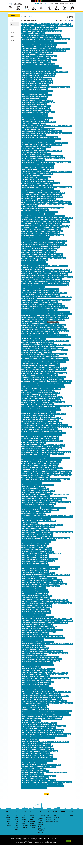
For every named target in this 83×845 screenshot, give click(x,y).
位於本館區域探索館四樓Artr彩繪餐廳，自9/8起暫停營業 (32, 421)
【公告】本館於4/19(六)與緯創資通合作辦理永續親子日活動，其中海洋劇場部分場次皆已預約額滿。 (41, 156)
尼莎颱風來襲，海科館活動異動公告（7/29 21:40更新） (50, 419)
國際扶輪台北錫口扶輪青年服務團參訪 (53, 279)
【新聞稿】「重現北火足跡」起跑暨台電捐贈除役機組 (57, 360)
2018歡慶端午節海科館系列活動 (27, 469)
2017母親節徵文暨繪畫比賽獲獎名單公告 (29, 419)
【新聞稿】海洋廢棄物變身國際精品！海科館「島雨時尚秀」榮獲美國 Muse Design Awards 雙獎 (40, 764)
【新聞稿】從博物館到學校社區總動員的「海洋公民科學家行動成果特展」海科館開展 (38, 632)
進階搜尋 (74, 0)
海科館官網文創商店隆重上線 (27, 461)
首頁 (22, 16)
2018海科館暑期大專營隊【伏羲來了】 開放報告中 (31, 483)
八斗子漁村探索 (41, 830)
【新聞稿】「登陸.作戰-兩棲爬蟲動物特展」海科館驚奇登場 (33, 494)
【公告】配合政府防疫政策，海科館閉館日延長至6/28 (57, 143)
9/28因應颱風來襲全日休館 (38, 33)
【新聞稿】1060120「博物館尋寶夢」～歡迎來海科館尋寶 (33, 39)
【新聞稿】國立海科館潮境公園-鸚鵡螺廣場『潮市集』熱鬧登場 (34, 713)
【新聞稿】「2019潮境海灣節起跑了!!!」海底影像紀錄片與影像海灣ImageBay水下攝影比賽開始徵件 (41, 131)
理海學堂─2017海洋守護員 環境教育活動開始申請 (49, 365)
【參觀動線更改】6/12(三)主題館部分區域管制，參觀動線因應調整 (34, 711)
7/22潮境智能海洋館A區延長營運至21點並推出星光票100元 (33, 148)
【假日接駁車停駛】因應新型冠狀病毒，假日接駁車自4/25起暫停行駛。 (57, 703)
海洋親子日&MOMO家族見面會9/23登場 (52, 388)
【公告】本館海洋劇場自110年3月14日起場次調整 (31, 703)
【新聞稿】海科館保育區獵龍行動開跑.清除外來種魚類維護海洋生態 (35, 544)
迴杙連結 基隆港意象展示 (26, 460)
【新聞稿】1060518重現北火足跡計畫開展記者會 (55, 50)
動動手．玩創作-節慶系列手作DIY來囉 (41, 337)
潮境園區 (32, 823)
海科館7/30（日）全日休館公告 (52, 408)
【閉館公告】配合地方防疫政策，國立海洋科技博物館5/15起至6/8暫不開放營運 (37, 189)
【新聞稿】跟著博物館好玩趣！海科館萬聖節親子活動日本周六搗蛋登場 (35, 542)
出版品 (56, 819)
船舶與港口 (40, 826)
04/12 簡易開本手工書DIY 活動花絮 (43, 235)
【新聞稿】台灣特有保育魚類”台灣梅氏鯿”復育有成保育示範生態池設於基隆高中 (38, 121)
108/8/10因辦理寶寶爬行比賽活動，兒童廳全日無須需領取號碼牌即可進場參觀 (37, 506)
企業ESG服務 (25, 827)
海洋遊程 (72, 9)
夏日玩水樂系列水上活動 (42, 325)
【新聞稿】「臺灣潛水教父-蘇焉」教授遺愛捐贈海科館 (32, 498)
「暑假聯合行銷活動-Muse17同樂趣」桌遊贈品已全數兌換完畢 (34, 68)
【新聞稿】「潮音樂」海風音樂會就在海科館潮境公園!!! (55, 498)
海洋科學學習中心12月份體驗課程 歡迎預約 (58, 425)
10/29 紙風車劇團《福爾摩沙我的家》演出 (29, 294)
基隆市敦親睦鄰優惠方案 (61, 367)
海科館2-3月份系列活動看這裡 (27, 371)
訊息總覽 (12, 20)
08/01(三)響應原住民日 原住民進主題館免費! (56, 433)
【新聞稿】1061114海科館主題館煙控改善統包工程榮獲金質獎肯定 (34, 85)
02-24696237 (42, 841)
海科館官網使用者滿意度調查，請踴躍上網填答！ (31, 435)
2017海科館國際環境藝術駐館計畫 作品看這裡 (50, 417)
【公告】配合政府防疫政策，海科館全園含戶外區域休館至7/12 (57, 715)
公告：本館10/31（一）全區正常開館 (28, 298)
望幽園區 (32, 821)
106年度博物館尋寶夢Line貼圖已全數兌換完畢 (56, 373)
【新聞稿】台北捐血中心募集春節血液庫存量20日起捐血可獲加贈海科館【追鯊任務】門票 (39, 559)
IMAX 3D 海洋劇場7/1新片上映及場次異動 (46, 415)
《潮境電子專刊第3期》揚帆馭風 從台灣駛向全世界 (59, 383)
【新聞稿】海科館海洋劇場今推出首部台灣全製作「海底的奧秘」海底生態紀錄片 (37, 668)
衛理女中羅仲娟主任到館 (66, 782)
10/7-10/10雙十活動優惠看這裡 (52, 421)
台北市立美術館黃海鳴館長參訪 (27, 235)
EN (47, 3)
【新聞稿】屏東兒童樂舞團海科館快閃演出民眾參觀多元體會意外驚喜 (35, 496)
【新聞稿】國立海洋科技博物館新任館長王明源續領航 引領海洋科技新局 (35, 747)
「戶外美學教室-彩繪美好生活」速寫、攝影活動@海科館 (32, 356)
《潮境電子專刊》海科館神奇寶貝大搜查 (29, 365)
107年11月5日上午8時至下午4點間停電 (61, 458)
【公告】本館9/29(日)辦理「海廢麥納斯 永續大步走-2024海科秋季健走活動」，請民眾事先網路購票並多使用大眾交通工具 (45, 734)
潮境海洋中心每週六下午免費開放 (28, 23)
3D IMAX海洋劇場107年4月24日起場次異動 (52, 460)
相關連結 (56, 838)
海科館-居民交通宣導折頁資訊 (65, 271)
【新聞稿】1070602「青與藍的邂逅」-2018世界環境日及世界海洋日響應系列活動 (37, 102)
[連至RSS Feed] (37, 1)
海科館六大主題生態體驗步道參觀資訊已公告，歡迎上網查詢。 (48, 221)
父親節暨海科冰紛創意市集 (41, 23)
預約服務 (8, 817)
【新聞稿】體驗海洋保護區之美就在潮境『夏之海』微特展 (33, 618)
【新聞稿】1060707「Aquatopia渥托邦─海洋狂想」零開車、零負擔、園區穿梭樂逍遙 (38, 60)
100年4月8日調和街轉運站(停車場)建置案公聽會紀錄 (48, 246)
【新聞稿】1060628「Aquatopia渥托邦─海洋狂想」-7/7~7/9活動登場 (35, 58)
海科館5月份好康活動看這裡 (27, 352)
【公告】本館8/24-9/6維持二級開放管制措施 (30, 191)
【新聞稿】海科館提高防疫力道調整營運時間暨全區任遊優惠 (33, 615)
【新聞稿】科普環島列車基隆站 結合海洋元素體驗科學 (32, 133)
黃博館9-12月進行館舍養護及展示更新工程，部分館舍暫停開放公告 (35, 444)
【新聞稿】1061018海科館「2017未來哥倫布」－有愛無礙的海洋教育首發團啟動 (37, 75)
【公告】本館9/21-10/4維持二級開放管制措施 (50, 191)
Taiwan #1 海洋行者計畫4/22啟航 (42, 477)
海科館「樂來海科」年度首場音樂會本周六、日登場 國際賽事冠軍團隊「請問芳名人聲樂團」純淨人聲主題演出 (44, 772)
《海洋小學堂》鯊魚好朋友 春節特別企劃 (29, 398)
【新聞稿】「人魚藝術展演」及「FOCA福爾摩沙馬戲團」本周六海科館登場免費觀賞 (38, 520)
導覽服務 (8, 819)
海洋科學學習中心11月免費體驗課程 (28, 304)
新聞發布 (12, 24)
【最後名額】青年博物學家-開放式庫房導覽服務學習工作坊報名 (47, 461)
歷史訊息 (12, 40)
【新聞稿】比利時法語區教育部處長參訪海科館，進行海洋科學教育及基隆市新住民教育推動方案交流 (41, 582)
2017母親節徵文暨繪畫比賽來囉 (52, 356)
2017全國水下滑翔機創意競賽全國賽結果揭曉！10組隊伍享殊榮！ (34, 210)
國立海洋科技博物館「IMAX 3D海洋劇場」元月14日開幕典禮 (33, 266)
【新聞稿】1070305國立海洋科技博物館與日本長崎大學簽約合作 (34, 93)
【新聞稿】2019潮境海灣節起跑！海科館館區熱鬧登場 (32, 127)
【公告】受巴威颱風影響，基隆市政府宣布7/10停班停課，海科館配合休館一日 (37, 166)
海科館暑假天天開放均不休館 (61, 335)
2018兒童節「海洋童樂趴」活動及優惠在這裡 (30, 413)
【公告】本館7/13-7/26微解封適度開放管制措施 (31, 718)
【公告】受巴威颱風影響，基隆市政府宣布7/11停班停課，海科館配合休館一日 (37, 168)
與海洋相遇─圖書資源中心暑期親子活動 (50, 437)
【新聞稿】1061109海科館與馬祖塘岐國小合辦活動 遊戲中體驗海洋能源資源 (36, 83)
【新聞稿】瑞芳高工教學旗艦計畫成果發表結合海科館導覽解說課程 (34, 488)
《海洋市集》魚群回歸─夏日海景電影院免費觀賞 (31, 379)
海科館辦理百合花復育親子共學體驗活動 (29, 37)
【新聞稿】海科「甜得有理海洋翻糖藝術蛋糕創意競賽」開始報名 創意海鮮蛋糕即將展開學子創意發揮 (41, 651)
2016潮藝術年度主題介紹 (51, 317)
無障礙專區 (9, 825)
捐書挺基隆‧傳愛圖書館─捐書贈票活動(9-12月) (31, 292)
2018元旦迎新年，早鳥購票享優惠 (28, 427)
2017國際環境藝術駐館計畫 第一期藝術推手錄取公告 (32, 344)
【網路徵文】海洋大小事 (65, 473)
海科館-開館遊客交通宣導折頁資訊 (28, 273)
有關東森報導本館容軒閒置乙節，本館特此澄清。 (31, 66)
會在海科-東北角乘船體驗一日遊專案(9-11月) (46, 331)
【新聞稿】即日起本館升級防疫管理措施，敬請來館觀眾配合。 (59, 618)
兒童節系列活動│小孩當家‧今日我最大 (41, 219)
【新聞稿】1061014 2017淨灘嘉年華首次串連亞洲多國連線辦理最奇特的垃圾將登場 (38, 73)
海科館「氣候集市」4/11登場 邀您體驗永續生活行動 (32, 774)
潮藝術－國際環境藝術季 (54, 23)
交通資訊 (8, 823)
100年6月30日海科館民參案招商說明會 (29, 254)
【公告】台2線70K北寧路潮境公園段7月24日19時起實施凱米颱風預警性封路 (36, 173)
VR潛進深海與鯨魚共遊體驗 (62, 331)
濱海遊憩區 (33, 825)
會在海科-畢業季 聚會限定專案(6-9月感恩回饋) (30, 329)
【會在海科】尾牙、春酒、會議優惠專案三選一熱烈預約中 (49, 304)
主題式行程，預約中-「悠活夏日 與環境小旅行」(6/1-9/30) (33, 339)
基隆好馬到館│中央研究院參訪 (42, 784)
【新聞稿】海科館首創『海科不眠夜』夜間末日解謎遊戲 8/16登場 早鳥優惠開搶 (37, 749)
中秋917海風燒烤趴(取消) (39, 287)
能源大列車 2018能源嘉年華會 (27, 412)
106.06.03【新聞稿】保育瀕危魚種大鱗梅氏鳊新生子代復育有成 (34, 43)
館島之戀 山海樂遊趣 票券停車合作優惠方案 (50, 438)
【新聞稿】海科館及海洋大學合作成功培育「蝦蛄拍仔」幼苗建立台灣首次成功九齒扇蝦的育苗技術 (41, 500)
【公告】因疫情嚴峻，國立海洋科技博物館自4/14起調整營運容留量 (35, 647)
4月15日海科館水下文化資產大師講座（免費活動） (49, 229)
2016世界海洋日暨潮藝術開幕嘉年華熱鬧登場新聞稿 (46, 27)
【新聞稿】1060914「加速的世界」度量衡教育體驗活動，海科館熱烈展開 (36, 71)
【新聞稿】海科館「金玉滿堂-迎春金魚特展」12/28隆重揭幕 (33, 123)
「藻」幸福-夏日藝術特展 (26, 219)
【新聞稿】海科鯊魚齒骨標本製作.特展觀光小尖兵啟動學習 (54, 584)
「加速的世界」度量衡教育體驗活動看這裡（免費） (31, 388)
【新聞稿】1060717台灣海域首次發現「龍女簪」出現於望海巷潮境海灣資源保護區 (38, 64)
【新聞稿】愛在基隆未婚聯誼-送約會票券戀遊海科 (59, 713)
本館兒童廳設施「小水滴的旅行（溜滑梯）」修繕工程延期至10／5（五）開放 (55, 452)
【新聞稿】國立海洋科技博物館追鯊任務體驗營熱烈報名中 (33, 135)
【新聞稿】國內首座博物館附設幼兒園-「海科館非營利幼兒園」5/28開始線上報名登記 (38, 722)
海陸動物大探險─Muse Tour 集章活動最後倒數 (30, 437)
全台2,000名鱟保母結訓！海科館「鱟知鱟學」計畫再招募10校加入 (34, 770)
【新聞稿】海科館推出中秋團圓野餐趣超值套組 (62, 532)
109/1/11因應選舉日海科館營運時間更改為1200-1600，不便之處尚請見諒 (36, 549)
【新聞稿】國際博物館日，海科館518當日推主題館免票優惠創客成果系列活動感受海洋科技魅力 (40, 139)
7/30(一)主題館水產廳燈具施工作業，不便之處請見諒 (32, 200)
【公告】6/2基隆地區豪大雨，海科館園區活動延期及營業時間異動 (57, 344)
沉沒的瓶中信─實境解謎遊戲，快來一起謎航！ (30, 375)
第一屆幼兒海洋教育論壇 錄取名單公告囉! (49, 429)
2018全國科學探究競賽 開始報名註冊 (51, 392)
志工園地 (51, 838)
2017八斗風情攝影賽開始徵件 (47, 314)
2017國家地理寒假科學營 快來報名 (28, 315)
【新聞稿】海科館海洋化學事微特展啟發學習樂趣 (31, 584)
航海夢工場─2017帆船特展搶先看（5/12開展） (57, 350)
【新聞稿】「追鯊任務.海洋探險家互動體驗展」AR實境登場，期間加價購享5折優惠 (37, 561)
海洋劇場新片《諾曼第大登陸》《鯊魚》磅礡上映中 (31, 410)
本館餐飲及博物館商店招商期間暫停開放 (53, 423)
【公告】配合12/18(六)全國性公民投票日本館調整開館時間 (60, 187)
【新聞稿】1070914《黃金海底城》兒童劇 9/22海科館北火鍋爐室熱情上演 (36, 118)
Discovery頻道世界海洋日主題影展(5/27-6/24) (30, 385)
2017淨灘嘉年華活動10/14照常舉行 (60, 71)
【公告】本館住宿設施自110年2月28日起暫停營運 (56, 701)
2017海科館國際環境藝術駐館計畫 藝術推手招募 (60, 337)
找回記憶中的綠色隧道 (49, 29)
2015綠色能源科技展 (59, 786)
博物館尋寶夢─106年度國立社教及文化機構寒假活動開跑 (33, 317)
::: (34, 0)
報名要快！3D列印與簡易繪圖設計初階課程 (48, 302)
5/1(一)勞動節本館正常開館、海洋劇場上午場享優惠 (31, 348)
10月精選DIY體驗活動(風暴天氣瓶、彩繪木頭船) (49, 294)
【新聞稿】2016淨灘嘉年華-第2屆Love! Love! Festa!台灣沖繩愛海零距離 (36, 296)
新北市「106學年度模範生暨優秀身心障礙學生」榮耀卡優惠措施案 (34, 425)
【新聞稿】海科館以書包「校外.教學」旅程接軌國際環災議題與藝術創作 (35, 611)
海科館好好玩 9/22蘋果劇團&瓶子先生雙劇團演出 (31, 440)
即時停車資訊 (73, 3)
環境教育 (24, 819)
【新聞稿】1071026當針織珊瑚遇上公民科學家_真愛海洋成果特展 (34, 119)
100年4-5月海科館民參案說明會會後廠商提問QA (31, 248)
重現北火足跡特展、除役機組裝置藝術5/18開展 (30, 358)
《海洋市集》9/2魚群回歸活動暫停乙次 (51, 66)
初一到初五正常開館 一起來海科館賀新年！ (30, 394)
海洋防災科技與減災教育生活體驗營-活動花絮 (46, 273)
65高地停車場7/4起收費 (65, 23)
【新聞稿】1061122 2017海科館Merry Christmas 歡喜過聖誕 (33, 87)
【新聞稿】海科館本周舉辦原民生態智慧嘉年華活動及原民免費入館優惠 (35, 519)
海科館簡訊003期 (33, 260)
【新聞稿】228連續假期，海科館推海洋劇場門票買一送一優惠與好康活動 (36, 607)
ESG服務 (65, 9)
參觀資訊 (8, 815)
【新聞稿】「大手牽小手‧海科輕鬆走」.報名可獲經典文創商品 (33, 574)
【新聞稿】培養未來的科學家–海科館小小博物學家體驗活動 (33, 588)
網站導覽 (52, 3)
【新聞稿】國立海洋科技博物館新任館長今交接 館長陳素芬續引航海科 (35, 169)
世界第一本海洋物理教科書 (41, 829)
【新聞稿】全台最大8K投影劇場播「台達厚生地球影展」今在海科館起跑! (36, 680)
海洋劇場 (49, 0)
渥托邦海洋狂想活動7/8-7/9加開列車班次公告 (30, 417)
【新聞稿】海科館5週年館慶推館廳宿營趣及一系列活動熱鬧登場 (34, 125)
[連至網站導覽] (35, 1)
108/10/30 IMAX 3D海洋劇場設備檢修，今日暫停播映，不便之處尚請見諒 (36, 547)
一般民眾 (36, 3)
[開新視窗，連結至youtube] (40, 1)
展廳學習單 (40, 822)
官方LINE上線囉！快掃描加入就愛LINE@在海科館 (50, 400)
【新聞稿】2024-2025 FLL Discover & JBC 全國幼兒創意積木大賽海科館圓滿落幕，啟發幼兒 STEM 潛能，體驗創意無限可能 (46, 171)
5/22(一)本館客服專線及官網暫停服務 (45, 342)
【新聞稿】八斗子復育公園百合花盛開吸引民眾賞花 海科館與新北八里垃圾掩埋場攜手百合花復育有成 (41, 699)
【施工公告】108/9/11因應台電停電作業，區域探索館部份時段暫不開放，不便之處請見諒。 (39, 510)
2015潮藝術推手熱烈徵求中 (54, 782)
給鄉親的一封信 (66, 221)
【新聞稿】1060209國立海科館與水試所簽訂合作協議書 (57, 39)
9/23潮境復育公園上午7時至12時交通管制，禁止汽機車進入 (33, 433)
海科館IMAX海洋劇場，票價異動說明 (28, 415)
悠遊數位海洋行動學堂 (41, 819)
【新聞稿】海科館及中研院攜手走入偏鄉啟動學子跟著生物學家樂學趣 (35, 609)
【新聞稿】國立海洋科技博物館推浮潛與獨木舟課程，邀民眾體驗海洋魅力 (36, 595)
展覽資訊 (24, 815)
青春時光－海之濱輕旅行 (62, 329)
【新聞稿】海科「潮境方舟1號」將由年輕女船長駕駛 (58, 678)
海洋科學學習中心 (41, 816)
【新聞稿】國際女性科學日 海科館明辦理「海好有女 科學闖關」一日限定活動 (37, 688)
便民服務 (67, 3)
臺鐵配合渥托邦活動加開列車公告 (48, 329)
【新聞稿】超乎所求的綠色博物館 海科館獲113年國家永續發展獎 (34, 778)
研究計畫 (48, 817)
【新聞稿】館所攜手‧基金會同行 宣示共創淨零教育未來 (32, 160)
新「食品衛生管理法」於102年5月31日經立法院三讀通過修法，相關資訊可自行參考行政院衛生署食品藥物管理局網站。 (45, 269)
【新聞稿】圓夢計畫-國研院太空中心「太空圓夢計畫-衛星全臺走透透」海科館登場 (38, 628)
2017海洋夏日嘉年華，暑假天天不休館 (49, 375)
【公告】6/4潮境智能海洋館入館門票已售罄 (50, 183)
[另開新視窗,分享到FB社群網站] (71, 20)
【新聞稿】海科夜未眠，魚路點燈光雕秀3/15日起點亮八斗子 (33, 678)
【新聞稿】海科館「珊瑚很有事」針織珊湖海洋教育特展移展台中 (55, 601)
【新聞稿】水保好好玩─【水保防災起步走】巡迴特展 (59, 574)
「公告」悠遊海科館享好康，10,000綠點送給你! (31, 144)
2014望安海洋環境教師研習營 (27, 281)
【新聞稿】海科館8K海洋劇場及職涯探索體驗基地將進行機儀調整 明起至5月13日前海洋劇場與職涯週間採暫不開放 (44, 653)
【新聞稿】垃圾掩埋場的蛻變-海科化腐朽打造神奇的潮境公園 (33, 695)
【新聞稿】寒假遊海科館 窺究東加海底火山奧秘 (61, 691)
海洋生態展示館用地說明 (51, 250)
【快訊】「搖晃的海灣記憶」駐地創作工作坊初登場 (51, 223)
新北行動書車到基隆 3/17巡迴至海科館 (46, 367)
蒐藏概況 (48, 815)
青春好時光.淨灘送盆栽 (26, 319)
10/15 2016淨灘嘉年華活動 (61, 292)
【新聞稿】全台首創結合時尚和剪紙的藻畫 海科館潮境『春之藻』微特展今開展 (37, 617)
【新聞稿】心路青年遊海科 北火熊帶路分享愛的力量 (57, 622)
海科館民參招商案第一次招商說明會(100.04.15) (56, 244)
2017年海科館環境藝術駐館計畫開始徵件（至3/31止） (32, 362)
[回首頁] (14, 3)
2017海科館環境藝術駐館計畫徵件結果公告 (43, 352)
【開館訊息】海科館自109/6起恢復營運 (55, 196)
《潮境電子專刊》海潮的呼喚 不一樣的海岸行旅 (54, 348)
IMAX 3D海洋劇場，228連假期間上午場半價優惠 (44, 371)
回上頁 (47, 794)
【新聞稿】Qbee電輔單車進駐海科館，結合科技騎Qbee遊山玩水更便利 (35, 684)
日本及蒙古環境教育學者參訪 (27, 233)
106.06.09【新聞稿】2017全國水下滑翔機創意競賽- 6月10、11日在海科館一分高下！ (38, 56)
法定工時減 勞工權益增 (63, 285)
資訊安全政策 (41, 838)
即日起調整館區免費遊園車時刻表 (40, 383)
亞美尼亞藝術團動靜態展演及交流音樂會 (48, 394)
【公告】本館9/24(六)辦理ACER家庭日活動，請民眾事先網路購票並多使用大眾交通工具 (39, 724)
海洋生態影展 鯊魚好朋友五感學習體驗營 (57, 325)
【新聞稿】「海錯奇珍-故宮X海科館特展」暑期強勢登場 (57, 494)
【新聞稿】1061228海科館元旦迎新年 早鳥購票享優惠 (58, 87)
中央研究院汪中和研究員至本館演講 (42, 233)
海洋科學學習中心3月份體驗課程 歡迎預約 (51, 410)
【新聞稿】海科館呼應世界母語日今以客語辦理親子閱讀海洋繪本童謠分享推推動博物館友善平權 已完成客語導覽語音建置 (45, 162)
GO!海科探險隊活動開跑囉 (40, 327)
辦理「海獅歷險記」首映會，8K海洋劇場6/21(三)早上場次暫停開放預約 (35, 146)
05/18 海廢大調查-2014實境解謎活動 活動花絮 (44, 281)
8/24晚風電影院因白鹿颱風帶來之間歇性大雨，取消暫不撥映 (53, 508)
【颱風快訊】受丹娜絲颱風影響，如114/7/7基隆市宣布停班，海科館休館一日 (37, 761)
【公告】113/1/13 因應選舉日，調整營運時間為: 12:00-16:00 (33, 152)
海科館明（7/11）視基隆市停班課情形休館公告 (49, 473)
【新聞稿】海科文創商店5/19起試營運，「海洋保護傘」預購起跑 (34, 593)
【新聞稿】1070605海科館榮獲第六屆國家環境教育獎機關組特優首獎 (35, 108)
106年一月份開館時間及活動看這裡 (46, 308)
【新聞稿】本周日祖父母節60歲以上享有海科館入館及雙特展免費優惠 (35, 530)
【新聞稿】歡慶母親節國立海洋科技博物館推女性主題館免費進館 (58, 133)
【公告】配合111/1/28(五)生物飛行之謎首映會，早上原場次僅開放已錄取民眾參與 (38, 129)
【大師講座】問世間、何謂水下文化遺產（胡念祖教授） (57, 479)
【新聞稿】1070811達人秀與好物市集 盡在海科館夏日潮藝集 (33, 448)
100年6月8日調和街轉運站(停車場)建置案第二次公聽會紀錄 (51, 254)
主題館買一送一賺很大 (55, 481)
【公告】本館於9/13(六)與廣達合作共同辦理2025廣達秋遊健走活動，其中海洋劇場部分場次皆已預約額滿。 (43, 158)
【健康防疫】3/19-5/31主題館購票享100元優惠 (51, 194)
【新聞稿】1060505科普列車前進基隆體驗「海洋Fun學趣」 (33, 48)
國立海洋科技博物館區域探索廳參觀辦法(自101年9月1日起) (33, 262)
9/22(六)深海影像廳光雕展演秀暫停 (57, 444)
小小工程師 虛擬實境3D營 (56, 31)
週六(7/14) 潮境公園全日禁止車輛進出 (29, 198)
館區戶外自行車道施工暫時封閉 (40, 283)
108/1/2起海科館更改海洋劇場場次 (28, 450)
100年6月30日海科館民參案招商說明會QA (29, 258)
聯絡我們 (62, 3)
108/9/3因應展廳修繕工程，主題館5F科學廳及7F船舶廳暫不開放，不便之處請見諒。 (38, 504)
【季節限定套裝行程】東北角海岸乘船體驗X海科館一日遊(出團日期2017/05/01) (37, 41)
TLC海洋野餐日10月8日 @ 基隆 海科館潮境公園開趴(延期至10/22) (34, 35)
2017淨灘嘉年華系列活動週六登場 (28, 390)
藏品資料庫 (48, 819)
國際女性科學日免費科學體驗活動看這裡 (45, 786)
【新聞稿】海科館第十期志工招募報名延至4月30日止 (60, 603)
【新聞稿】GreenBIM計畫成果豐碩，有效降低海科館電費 (32, 599)
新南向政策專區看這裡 (66, 406)
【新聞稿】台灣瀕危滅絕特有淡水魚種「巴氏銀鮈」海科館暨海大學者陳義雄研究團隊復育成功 (40, 586)
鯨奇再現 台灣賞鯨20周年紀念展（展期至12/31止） (53, 379)
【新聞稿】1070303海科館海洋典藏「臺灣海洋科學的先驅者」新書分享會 (36, 95)
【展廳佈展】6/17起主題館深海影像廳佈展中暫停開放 (61, 711)
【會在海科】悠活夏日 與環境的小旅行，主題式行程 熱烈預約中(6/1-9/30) (36, 340)
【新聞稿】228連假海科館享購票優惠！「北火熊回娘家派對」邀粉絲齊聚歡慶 (37, 757)
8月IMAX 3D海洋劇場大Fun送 (52, 333)
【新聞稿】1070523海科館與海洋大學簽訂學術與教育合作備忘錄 (34, 96)
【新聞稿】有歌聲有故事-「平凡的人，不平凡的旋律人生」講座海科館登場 (36, 620)
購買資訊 (56, 821)
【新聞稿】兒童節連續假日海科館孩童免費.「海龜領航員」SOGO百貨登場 (36, 605)
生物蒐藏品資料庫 (49, 822)
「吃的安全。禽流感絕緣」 (39, 267)
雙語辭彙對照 (18, 838)
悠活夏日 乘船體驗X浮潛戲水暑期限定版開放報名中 (46, 469)
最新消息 (18, 9)
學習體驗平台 (41, 832)
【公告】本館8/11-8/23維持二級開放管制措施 (30, 720)
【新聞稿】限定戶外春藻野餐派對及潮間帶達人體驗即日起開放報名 (34, 603)
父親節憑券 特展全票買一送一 (39, 333)
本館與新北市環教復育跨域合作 (27, 25)
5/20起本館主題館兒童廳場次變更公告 (29, 342)
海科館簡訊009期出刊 (51, 266)
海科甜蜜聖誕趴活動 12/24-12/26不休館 (29, 308)
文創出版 (57, 9)
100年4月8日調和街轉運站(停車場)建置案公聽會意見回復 (32, 250)
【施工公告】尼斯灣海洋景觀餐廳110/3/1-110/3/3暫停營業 (33, 196)
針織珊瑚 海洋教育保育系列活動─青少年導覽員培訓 (31, 406)
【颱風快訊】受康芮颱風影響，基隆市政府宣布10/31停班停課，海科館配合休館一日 (38, 776)
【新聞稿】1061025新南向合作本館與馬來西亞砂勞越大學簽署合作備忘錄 (36, 79)
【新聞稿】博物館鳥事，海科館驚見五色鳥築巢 (30, 601)
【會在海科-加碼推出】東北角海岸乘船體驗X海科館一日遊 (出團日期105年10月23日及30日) (39, 289)
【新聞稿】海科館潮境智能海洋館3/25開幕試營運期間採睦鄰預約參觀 (35, 676)
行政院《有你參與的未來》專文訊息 (28, 285)
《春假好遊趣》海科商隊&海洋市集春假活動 (57, 43)
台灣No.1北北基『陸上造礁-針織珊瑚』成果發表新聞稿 (53, 216)
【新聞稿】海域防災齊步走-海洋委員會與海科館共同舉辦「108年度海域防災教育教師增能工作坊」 (41, 580)
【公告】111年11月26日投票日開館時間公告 (30, 728)
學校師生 (41, 3)
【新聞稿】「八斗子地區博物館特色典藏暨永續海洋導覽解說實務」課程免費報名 (37, 642)
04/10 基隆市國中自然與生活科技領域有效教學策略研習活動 (33, 244)
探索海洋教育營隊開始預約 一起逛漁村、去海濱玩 (45, 412)
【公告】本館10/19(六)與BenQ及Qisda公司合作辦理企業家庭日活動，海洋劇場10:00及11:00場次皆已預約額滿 (43, 736)
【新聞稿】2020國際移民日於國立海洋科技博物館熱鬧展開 (33, 622)
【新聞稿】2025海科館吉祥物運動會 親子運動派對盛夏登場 (33, 763)
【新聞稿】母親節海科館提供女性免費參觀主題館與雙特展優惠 (34, 655)
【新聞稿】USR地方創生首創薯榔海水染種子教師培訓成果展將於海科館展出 (36, 536)
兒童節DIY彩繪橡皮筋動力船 (56, 784)
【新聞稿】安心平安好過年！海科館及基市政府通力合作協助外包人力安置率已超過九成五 (39, 569)
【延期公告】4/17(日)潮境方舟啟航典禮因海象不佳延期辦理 (33, 645)
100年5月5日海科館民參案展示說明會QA (50, 248)
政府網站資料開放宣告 (34, 838)
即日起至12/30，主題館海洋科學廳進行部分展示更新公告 (52, 306)
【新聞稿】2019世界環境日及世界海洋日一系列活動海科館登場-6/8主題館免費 (37, 485)
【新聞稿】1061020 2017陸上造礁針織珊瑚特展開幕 (32, 77)
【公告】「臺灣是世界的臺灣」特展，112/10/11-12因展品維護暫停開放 (35, 177)
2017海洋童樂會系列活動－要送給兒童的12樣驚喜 (55, 362)
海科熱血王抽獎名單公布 (26, 279)
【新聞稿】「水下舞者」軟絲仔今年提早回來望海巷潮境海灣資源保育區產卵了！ (37, 682)
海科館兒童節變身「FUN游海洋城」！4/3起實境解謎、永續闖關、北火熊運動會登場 (38, 766)
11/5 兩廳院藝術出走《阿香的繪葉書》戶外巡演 (62, 296)
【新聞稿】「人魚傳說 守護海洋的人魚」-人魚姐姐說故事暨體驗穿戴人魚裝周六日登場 (38, 578)
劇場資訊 (24, 823)
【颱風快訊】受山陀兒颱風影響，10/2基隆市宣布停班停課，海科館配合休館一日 (37, 738)
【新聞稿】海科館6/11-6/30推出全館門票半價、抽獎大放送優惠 (34, 782)
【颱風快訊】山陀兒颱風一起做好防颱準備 (30, 740)
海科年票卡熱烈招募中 (49, 214)
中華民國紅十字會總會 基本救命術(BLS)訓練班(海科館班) (32, 202)
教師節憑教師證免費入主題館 (27, 277)
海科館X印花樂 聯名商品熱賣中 (47, 404)
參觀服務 (10, 9)
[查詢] (70, 1)
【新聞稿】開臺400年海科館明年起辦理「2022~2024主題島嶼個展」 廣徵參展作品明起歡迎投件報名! (41, 716)
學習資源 (41, 9)
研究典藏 (49, 9)
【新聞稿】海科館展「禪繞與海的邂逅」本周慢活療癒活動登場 (34, 576)
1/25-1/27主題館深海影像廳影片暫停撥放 (29, 452)
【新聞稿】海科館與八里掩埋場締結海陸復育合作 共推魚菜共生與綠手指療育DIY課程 (38, 540)
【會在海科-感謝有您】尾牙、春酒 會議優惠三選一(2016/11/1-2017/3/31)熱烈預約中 (38, 300)
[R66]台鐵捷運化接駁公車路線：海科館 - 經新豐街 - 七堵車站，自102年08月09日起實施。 (39, 271)
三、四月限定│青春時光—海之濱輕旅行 (51, 363)
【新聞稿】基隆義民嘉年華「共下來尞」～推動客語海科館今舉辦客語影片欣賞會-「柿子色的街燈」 (41, 150)
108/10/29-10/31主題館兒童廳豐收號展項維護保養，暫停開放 (33, 545)
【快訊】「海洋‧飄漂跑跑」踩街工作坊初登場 (30, 223)
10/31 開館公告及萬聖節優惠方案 (64, 300)
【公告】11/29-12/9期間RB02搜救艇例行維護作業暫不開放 (33, 730)
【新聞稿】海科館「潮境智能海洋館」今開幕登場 (57, 672)
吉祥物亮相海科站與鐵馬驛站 (51, 217)
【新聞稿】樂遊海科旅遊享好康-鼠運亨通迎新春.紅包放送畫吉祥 (34, 563)
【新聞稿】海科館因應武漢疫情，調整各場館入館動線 (32, 553)
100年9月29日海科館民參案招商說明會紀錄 (57, 258)
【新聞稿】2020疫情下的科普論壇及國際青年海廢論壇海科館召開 (34, 634)
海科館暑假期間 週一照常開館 (65, 471)
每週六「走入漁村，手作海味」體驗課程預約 (30, 396)
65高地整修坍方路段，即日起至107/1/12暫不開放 (61, 427)
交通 (59, 0)
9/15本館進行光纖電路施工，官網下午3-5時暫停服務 (32, 392)
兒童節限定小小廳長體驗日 (26, 283)
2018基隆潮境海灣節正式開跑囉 (62, 227)
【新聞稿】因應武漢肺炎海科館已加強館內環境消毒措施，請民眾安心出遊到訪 (37, 551)
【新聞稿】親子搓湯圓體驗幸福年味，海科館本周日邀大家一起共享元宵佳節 (36, 745)
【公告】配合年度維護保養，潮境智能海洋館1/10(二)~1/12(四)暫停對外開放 (36, 185)
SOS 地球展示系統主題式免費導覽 (42, 456)
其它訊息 (12, 36)
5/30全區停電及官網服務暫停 (27, 327)
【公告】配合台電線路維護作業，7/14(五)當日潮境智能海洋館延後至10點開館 (37, 181)
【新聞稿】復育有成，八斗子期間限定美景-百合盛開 (56, 599)
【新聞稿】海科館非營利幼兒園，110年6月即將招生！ (32, 643)
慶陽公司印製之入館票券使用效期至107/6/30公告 (31, 402)
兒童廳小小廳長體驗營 (63, 283)
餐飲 (52, 0)
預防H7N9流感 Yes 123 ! (62, 266)
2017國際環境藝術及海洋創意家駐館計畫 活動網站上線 (53, 385)
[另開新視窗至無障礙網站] (68, 840)
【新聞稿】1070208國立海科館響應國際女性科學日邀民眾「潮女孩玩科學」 (36, 91)
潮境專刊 (56, 817)
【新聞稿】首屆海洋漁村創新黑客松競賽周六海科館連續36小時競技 (56, 538)
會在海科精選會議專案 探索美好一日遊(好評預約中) (42, 319)
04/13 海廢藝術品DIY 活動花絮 (57, 235)
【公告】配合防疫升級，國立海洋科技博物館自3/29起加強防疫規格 (58, 643)
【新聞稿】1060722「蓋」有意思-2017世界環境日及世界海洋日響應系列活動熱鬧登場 (38, 45)
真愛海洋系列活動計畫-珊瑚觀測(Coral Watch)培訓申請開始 (53, 413)
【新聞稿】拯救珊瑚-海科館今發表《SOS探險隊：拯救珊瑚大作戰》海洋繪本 (36, 670)
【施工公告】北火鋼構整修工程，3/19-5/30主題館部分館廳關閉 (34, 590)
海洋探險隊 (40, 824)
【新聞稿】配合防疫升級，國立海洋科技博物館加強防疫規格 (33, 672)
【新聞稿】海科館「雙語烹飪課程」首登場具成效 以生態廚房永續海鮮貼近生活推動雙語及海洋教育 (41, 659)
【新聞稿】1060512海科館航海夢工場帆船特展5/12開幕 (32, 50)
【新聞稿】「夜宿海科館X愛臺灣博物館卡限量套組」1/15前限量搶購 (35, 565)
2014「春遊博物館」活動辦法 (27, 227)
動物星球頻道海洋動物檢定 (26, 337)
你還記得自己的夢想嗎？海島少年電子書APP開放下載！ (32, 214)
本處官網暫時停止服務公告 (26, 267)
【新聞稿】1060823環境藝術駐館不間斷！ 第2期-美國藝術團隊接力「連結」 (36, 52)
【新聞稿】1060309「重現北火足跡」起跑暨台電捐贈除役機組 (54, 358)
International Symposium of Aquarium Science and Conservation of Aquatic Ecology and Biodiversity (42, 208)
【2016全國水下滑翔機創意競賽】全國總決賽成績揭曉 (32, 29)
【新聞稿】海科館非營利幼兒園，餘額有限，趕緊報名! (32, 715)
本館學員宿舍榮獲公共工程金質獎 (65, 217)
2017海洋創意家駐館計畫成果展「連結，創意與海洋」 (32, 423)
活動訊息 (24, 817)
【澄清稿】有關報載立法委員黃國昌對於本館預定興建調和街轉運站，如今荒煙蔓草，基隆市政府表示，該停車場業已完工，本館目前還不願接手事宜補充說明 (47, 516)
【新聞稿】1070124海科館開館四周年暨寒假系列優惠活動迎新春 (34, 89)
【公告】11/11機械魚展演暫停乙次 (48, 728)
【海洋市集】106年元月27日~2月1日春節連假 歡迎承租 (50, 37)
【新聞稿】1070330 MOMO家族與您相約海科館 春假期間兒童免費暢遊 (35, 110)
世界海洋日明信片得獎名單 (38, 225)
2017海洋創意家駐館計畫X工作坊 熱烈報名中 (30, 377)
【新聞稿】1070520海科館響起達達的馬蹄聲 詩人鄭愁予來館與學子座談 (35, 106)
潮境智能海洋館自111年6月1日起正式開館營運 (30, 183)
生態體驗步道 (33, 827)
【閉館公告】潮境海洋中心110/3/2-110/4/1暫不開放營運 (32, 701)
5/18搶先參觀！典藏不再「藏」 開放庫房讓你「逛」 (31, 463)
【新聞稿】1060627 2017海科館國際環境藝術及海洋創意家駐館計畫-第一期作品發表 (38, 46)
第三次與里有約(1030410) (26, 788)
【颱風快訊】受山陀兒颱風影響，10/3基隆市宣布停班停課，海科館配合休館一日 (37, 164)
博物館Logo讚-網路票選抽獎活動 (28, 221)
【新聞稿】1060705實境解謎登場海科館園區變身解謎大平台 (33, 54)
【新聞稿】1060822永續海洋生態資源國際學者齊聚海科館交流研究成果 (35, 62)
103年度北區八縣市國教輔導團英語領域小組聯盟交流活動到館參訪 (34, 239)
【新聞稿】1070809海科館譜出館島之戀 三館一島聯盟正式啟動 (34, 114)
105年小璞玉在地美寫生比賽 (52, 323)
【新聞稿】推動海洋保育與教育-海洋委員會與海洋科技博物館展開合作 (35, 528)
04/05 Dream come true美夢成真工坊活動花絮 (30, 242)
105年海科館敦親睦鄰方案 (52, 212)
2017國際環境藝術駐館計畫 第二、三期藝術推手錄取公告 (59, 381)
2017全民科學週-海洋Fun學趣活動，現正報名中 (55, 369)
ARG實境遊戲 (25, 821)
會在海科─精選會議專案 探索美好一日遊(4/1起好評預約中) (33, 323)
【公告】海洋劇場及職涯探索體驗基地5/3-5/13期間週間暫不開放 (34, 649)
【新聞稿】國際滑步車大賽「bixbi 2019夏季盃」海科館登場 (33, 486)
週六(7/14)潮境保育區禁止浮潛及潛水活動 (46, 198)
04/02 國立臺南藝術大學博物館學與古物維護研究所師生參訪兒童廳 (34, 241)
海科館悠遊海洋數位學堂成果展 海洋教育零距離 (31, 216)
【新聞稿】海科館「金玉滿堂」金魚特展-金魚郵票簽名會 (60, 125)
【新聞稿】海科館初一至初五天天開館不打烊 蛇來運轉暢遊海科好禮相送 (35, 743)
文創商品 (56, 815)
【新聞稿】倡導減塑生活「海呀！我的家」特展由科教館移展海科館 (34, 555)
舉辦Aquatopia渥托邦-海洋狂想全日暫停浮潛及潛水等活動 (33, 212)
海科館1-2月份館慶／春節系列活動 (44, 315)
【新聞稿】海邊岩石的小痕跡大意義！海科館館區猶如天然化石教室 (34, 686)
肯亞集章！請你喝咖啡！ (40, 442)
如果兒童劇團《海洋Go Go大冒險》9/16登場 (46, 390)
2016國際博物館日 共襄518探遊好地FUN (55, 327)
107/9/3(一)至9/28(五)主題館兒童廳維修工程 (53, 200)
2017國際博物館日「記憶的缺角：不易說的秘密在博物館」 (54, 354)
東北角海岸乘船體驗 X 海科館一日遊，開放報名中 (31, 363)
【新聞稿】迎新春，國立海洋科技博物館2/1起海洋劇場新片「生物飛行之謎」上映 (37, 690)
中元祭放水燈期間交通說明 (44, 231)
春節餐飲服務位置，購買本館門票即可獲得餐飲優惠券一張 (33, 408)
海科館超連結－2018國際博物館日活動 (64, 475)
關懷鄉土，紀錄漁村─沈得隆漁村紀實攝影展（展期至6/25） (33, 373)
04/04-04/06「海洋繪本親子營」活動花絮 (58, 241)
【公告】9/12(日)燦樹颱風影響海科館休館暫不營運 (31, 192)
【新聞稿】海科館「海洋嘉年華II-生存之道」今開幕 (31, 674)
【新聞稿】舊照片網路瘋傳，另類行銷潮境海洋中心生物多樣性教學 (34, 592)
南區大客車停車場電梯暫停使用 (27, 442)
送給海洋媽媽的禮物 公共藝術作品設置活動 (59, 219)
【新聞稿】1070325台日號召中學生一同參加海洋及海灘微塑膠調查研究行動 (36, 100)
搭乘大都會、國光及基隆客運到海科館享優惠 (30, 438)
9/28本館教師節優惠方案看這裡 (54, 68)
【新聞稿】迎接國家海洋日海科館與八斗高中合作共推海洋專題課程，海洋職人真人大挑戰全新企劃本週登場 (43, 638)
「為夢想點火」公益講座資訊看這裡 (51, 463)
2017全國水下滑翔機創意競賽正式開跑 (29, 367)
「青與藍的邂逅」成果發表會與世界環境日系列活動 (31, 467)
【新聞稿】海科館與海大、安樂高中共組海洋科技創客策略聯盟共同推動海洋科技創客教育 (39, 137)
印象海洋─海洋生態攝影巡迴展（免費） (29, 231)
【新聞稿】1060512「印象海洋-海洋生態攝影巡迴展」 (58, 48)
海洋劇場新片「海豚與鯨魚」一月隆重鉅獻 (62, 314)
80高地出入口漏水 (25, 454)
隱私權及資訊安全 (25, 838)
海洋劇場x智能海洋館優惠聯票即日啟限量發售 (51, 144)
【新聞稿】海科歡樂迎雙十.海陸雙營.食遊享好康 (31, 538)
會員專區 (57, 3)
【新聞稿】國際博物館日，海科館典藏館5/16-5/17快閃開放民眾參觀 (35, 597)
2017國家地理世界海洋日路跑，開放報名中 (46, 346)
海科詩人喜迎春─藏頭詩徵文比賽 (28, 784)
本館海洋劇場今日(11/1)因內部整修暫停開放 (30, 429)
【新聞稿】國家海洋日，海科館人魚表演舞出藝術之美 (32, 640)
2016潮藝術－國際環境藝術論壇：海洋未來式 (45, 25)
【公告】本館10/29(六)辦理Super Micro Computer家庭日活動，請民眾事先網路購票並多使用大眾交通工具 (43, 726)
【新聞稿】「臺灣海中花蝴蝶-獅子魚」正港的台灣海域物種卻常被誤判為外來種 (37, 665)
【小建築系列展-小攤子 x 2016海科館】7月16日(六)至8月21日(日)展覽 (35, 31)
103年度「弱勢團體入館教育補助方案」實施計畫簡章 (56, 275)
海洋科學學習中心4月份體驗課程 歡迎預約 (29, 475)
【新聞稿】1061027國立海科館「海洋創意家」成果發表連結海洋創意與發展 (36, 81)
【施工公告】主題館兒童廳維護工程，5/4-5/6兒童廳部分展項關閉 (34, 705)
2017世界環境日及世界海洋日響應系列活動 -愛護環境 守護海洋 (34, 381)
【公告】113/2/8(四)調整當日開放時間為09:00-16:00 (32, 175)
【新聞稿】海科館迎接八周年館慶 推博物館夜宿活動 (58, 695)
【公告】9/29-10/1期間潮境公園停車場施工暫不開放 (54, 192)
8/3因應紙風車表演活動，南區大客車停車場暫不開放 (59, 502)
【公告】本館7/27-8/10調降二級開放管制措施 (51, 718)
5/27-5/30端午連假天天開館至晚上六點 (61, 340)
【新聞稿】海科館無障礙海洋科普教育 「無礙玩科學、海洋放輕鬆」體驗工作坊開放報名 (39, 751)
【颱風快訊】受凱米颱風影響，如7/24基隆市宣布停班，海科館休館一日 (35, 154)
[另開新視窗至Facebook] (38, 1)
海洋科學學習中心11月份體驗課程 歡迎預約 (30, 431)
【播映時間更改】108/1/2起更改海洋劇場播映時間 (47, 450)
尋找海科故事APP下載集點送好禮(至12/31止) (30, 306)
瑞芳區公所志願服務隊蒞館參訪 (51, 225)
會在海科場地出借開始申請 (26, 287)
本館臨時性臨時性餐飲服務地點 (43, 427)
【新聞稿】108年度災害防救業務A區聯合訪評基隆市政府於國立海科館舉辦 (36, 532)
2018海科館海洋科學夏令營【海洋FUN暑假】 (48, 471)
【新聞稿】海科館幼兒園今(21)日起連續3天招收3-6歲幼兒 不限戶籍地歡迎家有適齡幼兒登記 (40, 657)
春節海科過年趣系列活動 (64, 225)
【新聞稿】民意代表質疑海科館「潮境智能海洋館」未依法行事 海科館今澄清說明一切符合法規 (40, 661)
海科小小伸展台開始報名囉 (62, 273)
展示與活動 (26, 9)
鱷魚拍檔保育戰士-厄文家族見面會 (62, 281)
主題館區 (32, 817)
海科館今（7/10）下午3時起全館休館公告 (29, 473)
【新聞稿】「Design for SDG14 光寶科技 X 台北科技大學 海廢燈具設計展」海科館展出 (38, 626)
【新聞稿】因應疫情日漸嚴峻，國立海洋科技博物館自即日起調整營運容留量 (36, 663)
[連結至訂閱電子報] (42, 1)
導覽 (57, 0)
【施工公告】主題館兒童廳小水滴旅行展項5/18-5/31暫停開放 (33, 187)
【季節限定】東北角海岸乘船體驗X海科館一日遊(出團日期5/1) (33, 350)
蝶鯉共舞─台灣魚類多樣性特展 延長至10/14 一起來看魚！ (33, 479)
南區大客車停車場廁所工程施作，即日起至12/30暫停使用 (51, 398)
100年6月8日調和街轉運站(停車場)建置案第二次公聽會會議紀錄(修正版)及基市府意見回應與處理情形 (41, 256)
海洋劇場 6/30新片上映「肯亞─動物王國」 (30, 465)
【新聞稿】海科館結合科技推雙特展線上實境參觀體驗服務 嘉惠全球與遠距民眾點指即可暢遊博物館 (41, 697)
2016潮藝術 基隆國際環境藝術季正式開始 (63, 25)
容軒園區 (32, 819)
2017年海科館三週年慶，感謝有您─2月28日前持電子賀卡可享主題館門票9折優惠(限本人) (39, 310)
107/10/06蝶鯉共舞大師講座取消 (36, 454)
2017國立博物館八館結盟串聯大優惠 (59, 315)
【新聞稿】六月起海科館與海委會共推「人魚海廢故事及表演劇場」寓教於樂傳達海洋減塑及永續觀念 (41, 636)
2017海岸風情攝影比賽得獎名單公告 (28, 346)
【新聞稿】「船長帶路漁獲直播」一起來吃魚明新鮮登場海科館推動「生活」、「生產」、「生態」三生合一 (41, 630)
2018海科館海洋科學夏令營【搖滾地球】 (29, 471)
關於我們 (34, 9)
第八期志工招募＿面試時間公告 (61, 308)
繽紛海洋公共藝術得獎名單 (56, 231)
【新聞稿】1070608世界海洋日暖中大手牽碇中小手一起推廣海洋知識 (35, 481)
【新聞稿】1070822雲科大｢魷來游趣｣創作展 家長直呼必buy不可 (34, 116)
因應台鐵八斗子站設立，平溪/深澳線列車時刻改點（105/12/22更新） (35, 312)
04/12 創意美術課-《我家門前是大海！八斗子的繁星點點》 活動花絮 (35, 237)
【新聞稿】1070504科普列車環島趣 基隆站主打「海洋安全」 (33, 98)
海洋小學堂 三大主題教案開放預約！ (47, 475)
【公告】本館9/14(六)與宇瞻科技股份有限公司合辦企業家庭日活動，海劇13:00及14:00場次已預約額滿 (42, 732)
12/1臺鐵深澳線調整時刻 (53, 283)
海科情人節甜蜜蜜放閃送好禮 (39, 279)
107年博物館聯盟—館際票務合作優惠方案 (29, 400)
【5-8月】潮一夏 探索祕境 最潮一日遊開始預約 (53, 467)
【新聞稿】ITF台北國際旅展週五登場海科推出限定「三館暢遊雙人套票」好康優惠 (37, 572)
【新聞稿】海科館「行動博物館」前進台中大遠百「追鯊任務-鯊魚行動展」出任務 (37, 490)
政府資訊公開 (46, 838)
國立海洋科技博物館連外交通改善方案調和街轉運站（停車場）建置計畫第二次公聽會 (38, 252)
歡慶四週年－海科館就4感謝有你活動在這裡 (30, 404)
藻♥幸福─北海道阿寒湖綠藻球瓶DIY (28, 275)
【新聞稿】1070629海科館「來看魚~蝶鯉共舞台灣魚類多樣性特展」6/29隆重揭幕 (37, 112)
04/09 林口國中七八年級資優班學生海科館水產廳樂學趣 (53, 242)
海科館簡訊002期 (24, 260)
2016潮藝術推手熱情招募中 (53, 321)
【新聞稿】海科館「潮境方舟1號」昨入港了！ (30, 667)
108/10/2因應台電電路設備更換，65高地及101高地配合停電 (33, 513)
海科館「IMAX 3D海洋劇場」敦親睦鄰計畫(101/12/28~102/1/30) (34, 264)
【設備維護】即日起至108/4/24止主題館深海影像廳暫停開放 (33, 707)
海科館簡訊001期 (43, 258)
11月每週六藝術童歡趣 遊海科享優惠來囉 (29, 302)
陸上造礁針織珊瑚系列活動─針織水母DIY (52, 406)
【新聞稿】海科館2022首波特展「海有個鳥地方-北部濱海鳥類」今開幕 (35, 691)
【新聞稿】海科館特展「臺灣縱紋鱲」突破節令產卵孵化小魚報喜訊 (34, 557)
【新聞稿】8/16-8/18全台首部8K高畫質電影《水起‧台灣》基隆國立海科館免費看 (37, 526)
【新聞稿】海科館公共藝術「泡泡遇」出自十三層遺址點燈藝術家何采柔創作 (36, 534)
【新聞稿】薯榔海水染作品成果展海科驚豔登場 (62, 620)
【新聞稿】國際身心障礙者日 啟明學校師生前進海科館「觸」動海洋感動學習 (36, 624)
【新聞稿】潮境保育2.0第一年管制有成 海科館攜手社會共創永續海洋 (35, 753)
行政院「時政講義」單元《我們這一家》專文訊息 (47, 285)
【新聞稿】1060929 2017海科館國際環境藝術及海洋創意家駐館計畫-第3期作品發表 (38, 70)
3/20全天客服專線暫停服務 (26, 383)
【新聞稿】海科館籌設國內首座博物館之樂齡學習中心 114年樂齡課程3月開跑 (37, 755)
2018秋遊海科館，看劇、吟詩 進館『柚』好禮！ (54, 446)
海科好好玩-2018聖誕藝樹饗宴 (27, 456)
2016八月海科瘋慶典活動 (49, 335)
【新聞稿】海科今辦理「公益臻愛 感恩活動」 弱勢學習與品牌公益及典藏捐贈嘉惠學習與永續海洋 (41, 693)
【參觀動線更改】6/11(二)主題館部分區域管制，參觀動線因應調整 (34, 709)
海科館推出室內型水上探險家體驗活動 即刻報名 (52, 440)
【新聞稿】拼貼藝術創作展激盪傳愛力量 (29, 522)
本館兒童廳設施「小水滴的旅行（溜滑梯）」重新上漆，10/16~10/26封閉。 (36, 458)
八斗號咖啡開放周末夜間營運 (27, 321)
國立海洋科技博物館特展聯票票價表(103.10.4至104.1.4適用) (47, 277)
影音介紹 (12, 32)
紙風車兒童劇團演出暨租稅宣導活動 (28, 331)
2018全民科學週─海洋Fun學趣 (27, 477)
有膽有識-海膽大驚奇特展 (55, 35)
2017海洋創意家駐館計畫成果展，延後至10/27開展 (50, 431)
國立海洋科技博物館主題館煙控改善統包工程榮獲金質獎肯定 (58, 202)
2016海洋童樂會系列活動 (59, 319)
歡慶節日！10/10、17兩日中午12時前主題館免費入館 (32, 446)
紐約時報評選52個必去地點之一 (39, 788)
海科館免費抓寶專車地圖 (26, 333)
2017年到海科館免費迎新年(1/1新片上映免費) (60, 312)
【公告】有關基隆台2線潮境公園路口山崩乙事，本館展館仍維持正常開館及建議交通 (38, 780)
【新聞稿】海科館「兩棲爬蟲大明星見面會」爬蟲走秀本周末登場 (34, 502)
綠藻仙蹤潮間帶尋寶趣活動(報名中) (28, 325)
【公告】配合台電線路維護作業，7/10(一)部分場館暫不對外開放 (34, 179)
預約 (55, 0)
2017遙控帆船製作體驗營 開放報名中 (56, 387)
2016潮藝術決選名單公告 (63, 317)
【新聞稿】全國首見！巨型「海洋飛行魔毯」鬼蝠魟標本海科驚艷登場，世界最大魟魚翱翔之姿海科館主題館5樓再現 (44, 741)
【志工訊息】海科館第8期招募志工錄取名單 (30, 314)
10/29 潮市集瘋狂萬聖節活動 (48, 292)
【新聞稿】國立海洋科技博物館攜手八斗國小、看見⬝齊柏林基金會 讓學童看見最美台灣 (38, 759)
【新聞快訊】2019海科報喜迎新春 (54, 448)
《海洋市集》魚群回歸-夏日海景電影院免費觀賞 (44, 227)
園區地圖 (8, 821)
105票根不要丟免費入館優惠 (40, 321)
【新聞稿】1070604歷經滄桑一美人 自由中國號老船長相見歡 (33, 104)
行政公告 (12, 28)
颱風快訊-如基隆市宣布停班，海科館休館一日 (30, 508)
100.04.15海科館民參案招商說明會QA (28, 246)
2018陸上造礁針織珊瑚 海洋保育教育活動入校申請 (51, 396)
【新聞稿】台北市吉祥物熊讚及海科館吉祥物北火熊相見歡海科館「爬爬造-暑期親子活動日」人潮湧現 (41, 524)
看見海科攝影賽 (41, 275)
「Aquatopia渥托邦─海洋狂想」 (28, 27)
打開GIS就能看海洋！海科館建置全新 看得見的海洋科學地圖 (33, 768)
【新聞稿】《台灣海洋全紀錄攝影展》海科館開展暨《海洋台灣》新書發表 (36, 613)
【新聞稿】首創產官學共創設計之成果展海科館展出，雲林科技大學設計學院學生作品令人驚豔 (40, 567)
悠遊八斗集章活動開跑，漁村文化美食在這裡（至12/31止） (53, 377)
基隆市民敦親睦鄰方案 (55, 233)
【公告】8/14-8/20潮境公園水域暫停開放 (55, 730)
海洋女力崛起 (25, 825)
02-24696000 (34, 841)
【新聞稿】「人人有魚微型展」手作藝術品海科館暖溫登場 (32, 143)
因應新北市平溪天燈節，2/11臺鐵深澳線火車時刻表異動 (32, 369)
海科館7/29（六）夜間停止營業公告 (28, 786)
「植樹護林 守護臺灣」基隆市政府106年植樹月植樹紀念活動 (33, 360)
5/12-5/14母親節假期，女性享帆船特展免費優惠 (31, 354)
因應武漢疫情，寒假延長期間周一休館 (52, 553)
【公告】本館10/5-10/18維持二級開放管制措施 (30, 194)
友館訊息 (12, 48)
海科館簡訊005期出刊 (42, 260)
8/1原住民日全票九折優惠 (26, 33)
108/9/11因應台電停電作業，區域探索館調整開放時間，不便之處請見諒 (35, 511)
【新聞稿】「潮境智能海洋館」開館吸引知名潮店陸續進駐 (55, 674)
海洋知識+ (40, 820)
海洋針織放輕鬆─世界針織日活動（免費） (48, 465)
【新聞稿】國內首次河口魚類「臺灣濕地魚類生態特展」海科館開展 (34, 570)
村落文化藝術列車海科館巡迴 (66, 277)
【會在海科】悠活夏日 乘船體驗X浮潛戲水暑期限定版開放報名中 (34, 387)
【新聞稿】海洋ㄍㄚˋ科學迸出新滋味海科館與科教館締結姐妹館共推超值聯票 (37, 492)
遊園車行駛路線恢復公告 (26, 225)
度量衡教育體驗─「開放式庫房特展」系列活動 (52, 435)
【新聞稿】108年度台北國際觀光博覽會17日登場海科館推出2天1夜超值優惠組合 (37, 141)
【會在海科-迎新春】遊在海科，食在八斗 (29, 229)
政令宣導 (12, 44)
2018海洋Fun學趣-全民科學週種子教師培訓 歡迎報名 (53, 402)
